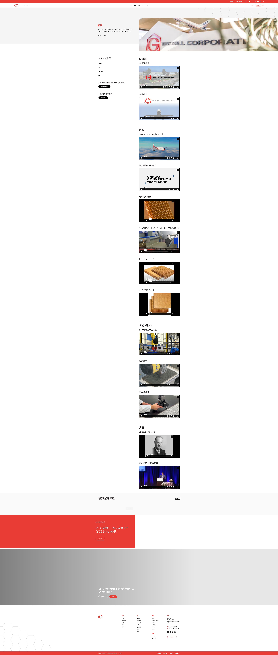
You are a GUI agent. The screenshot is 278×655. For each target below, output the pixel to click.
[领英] (255, 1)
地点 (245, 1)
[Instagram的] (263, 1)
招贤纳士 (232, 1)
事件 (153, 629)
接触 (153, 618)
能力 (123, 625)
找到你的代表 (239, 1)
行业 (123, 622)
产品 (123, 618)
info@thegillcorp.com (174, 628)
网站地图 (159, 653)
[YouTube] (260, 1)
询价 (153, 622)
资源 (138, 631)
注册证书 (177, 653)
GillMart (124, 627)
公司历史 (139, 620)
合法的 (171, 653)
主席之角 (139, 627)
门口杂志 (139, 622)
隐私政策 (165, 653)
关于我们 (139, 618)
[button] (263, 5)
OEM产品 (124, 620)
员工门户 (154, 636)
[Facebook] (258, 1)
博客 (138, 629)
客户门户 (154, 638)
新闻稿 (138, 625)
